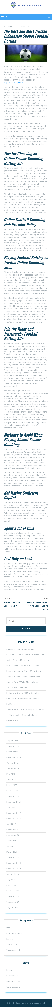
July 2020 (10, 880)
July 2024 (10, 807)
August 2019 (12, 908)
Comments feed (13, 981)
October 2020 (12, 874)
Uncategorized (13, 950)
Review (9, 939)
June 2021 (11, 841)
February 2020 (13, 891)
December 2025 (13, 752)
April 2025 (11, 780)
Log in (9, 970)
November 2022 (13, 819)
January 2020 (12, 896)
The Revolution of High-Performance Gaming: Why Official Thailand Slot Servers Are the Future (23, 682)
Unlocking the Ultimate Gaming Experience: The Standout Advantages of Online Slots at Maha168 (25, 654)
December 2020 (13, 863)
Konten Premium (14, 933)
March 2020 (11, 885)
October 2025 (12, 763)
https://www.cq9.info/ (14, 83)
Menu (4, 17)
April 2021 (11, 846)
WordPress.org (13, 987)
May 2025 (10, 774)
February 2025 (13, 791)
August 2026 (12, 741)
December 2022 (13, 813)
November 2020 (13, 869)
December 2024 (13, 802)
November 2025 (13, 757)
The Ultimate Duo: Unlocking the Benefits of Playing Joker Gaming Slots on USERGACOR (25, 715)
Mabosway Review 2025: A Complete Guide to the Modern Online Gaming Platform (23, 698)
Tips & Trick (11, 944)
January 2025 (12, 796)
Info (8, 928)
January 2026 (12, 746)
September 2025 (14, 769)
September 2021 (14, 835)
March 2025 (11, 785)
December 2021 (13, 830)
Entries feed (12, 976)
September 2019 (14, 902)
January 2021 (12, 857)
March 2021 (11, 852)
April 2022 (11, 824)
